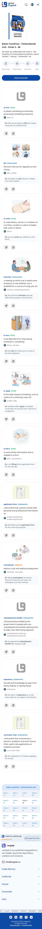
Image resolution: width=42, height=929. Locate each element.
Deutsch (23, 911)
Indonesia (15, 911)
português (32, 911)
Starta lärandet (21, 78)
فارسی (7, 911)
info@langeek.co (13, 862)
